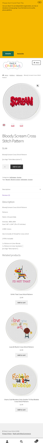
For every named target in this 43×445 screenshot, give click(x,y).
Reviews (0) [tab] (6, 195)
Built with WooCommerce (22, 434)
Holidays (12, 75)
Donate (8, 54)
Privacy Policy (7, 434)
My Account (7, 441)
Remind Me (20, 53)
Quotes (19, 177)
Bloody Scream (15, 179)
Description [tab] (6, 189)
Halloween (19, 75)
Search (21, 441)
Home (6, 75)
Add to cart (17, 167)
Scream (30, 179)
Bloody (8, 179)
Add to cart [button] (22, 303)
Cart (33, 439)
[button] (37, 85)
